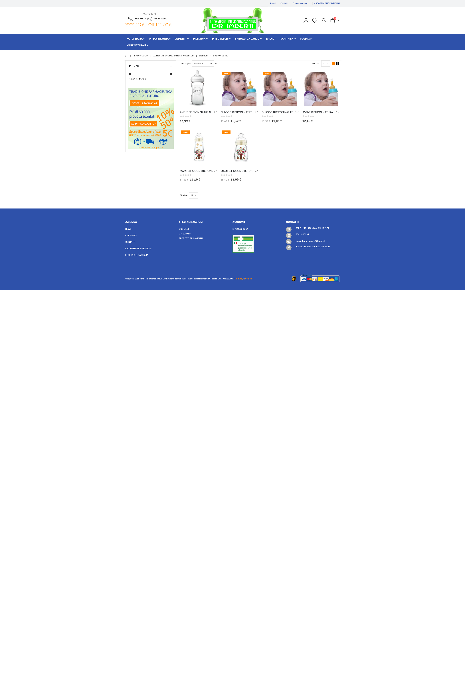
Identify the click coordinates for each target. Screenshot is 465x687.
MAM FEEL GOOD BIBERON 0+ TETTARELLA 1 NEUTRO (237, 171)
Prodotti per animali (191, 238)
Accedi (273, 3)
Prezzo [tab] (134, 66)
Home (126, 56)
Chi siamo (131, 235)
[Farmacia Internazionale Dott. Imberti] (232, 20)
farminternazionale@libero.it (310, 241)
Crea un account (300, 3)
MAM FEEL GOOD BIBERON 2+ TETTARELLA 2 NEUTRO (196, 171)
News (128, 229)
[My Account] (306, 20)
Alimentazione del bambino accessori (173, 56)
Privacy (239, 278)
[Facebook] (289, 247)
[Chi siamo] (151, 97)
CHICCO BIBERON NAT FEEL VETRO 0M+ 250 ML (278, 112)
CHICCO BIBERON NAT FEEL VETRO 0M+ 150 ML (237, 112)
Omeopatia (185, 233)
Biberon (203, 56)
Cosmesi (184, 229)
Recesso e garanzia (136, 255)
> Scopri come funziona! (327, 3)
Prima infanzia (140, 56)
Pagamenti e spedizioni (138, 248)
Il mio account (241, 229)
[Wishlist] (315, 20)
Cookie (248, 278)
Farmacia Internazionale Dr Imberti (313, 246)
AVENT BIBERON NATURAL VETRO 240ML (196, 112)
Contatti (284, 3)
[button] (215, 112)
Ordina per (185, 63)
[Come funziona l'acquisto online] (151, 118)
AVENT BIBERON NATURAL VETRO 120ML (319, 112)
